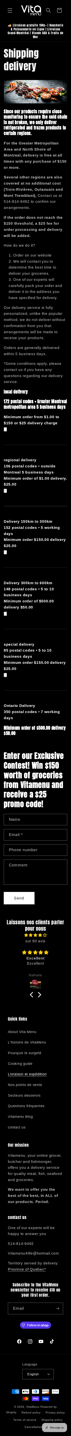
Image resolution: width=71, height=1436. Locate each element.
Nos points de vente (25, 1085)
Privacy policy (55, 1412)
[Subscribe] (57, 1308)
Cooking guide (20, 1064)
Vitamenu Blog (20, 1117)
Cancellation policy (38, 1427)
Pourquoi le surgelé (24, 1053)
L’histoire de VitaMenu (27, 1042)
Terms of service (24, 1419)
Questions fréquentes (26, 1106)
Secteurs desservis (24, 1095)
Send (19, 898)
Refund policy (31, 1412)
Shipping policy (52, 1419)
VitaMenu (32, 1406)
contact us (17, 1127)
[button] (10, 10)
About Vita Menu (22, 1032)
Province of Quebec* (27, 1269)
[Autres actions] (5, 429)
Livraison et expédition (27, 1074)
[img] (35, 935)
